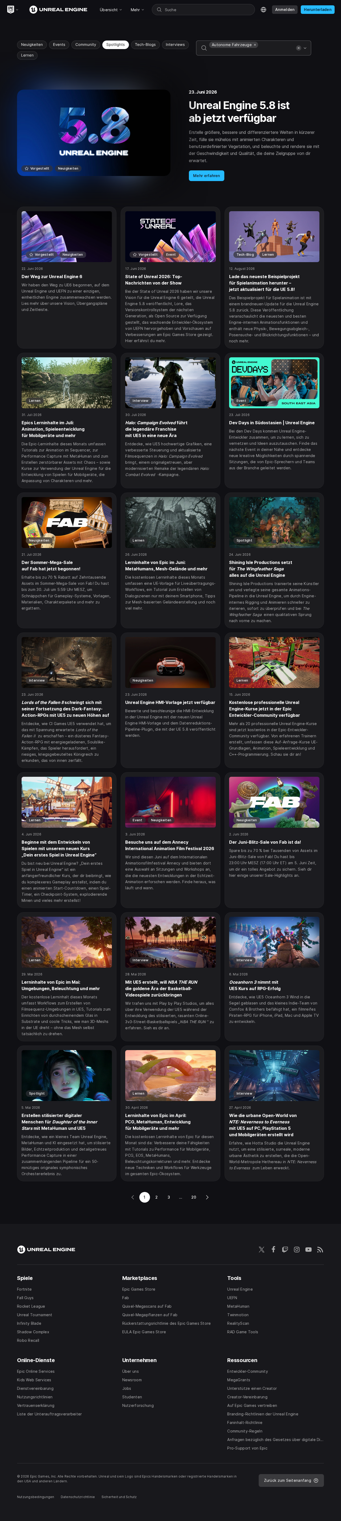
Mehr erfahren (206, 175)
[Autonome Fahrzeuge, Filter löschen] (255, 45)
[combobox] (251, 51)
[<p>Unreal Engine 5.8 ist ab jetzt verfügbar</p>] (170, 135)
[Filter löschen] (298, 48)
